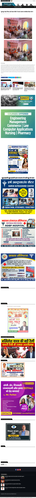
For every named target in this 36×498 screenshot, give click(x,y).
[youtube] (20, 470)
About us (30, 496)
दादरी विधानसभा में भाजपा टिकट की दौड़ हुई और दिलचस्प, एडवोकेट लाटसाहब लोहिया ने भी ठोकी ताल (15, 488)
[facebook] (16, 470)
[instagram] (18, 470)
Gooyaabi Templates (15, 496)
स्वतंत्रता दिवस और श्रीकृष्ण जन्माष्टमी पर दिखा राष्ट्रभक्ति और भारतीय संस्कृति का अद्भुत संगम (14, 477)
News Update (4, 9)
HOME (28, 496)
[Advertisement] (18, 295)
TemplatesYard (7, 496)
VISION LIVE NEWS (18, 6)
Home (1, 9)
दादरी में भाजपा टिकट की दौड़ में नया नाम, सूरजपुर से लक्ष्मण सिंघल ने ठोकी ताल (13, 484)
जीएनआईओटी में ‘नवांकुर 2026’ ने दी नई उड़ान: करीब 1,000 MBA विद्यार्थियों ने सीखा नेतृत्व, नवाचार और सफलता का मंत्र (18, 88)
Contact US (33, 496)
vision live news (8, 494)
